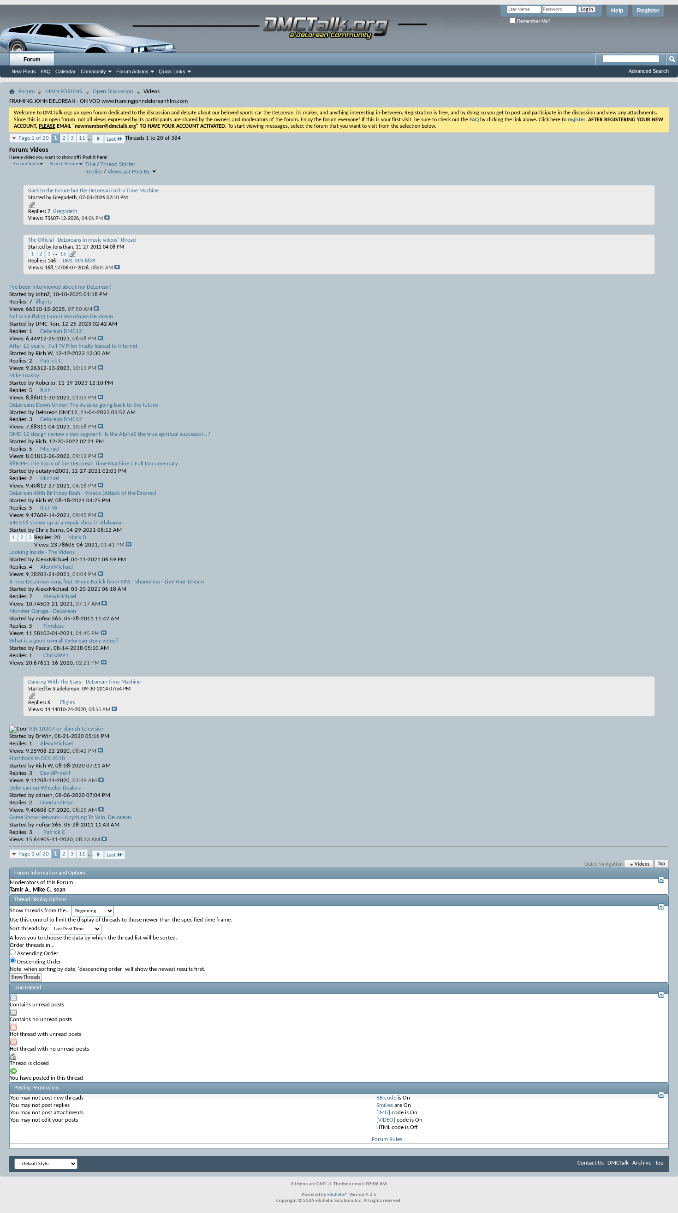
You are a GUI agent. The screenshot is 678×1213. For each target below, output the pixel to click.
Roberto (45, 383)
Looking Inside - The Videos (42, 552)
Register (648, 10)
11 (82, 138)
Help (617, 10)
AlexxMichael (52, 560)
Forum (32, 59)
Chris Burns (50, 530)
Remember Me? (533, 21)
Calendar (65, 71)
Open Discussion (113, 92)
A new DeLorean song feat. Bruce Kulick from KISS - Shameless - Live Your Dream (106, 582)
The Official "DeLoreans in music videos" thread (82, 240)
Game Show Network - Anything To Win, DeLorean (70, 818)
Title (90, 164)
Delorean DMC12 (56, 413)
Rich (41, 442)
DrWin (44, 736)
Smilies (384, 1105)
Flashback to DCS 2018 (37, 758)
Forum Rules (387, 1139)
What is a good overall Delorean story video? (64, 641)
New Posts (24, 71)
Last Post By (135, 172)
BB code (386, 1098)
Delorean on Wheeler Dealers (45, 788)
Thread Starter (118, 164)
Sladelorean (66, 689)
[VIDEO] (385, 1120)
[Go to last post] (107, 218)
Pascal (43, 648)
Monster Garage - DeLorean (42, 611)
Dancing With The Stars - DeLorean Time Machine (84, 682)
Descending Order (38, 962)
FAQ (46, 71)
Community (93, 71)
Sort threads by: (29, 929)
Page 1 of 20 (33, 138)
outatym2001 (52, 471)
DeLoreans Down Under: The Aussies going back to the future (83, 405)
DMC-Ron (47, 324)
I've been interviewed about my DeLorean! (60, 287)
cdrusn (44, 795)
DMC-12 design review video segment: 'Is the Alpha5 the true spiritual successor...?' (110, 434)
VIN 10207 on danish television (67, 729)
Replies (93, 172)
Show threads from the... (40, 911)
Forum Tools (26, 163)
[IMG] (383, 1113)
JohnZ (43, 294)
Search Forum (64, 163)
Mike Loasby (24, 376)
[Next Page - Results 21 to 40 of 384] (98, 139)
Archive (641, 1163)
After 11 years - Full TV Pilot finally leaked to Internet (73, 346)
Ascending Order (37, 954)
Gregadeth (65, 198)
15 (63, 254)
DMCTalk (618, 1163)
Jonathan (63, 247)
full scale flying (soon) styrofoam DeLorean (61, 317)
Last (111, 139)
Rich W (44, 354)
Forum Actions (132, 71)
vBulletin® (337, 1194)
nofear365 (48, 619)
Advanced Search (649, 71)
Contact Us (590, 1163)
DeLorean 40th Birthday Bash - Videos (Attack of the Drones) (82, 493)
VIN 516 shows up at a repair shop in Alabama (65, 523)
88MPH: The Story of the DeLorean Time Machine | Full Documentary (93, 464)
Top (661, 864)
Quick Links (172, 71)
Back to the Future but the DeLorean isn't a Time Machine (93, 191)
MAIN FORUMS (63, 92)
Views (114, 172)
